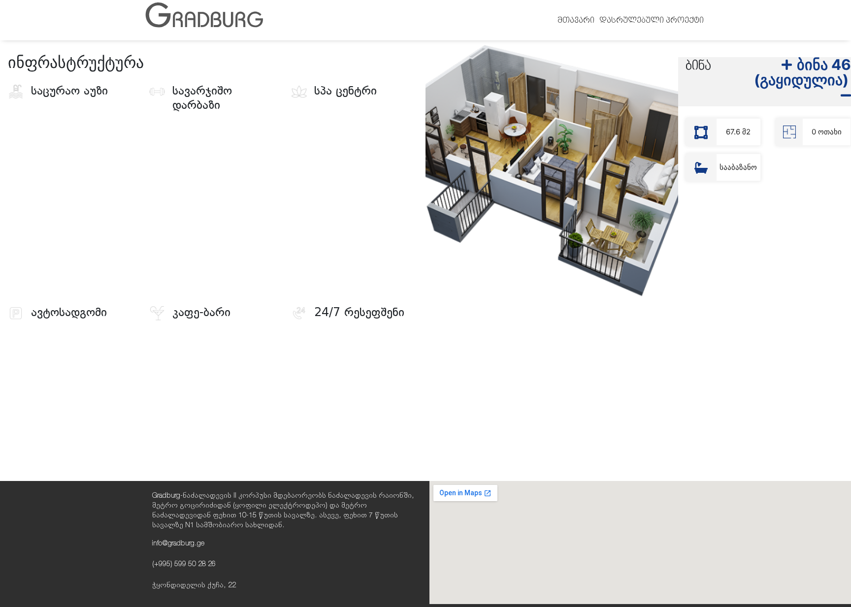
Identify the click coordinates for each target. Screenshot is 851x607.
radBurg (204, 19)
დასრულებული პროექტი (651, 20)
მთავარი (575, 20)
